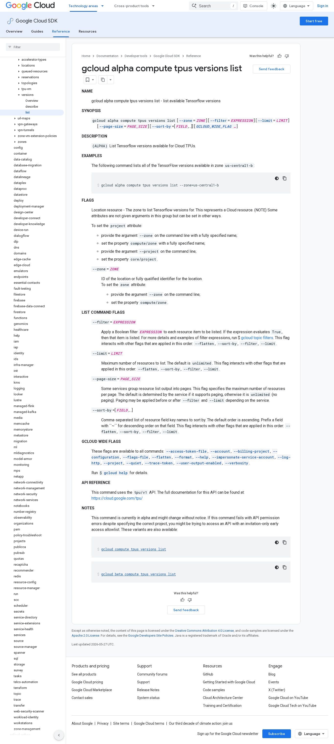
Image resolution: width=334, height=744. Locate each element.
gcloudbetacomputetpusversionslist (138, 574)
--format (183, 457)
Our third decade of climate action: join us (201, 723)
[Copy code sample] (285, 178)
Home (86, 56)
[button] (32, 60)
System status (148, 698)
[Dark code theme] (277, 178)
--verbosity (236, 463)
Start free (314, 21)
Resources (88, 31)
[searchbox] (33, 47)
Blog (271, 674)
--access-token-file (186, 451)
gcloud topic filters (257, 337)
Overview (14, 31)
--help (201, 457)
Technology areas (83, 6)
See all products (84, 674)
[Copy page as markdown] (103, 80)
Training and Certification (222, 706)
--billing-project (251, 451)
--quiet (133, 463)
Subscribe (276, 734)
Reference (61, 31)
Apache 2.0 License (85, 635)
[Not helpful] (286, 56)
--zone (185, 120)
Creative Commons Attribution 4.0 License (204, 630)
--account (220, 451)
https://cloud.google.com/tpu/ (117, 498)
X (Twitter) (276, 690)
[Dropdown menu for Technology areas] (104, 6)
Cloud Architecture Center (223, 698)
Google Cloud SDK (36, 21)
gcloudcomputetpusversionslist (133, 549)
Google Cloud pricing (87, 682)
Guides (37, 31)
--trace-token (159, 463)
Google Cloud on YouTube (288, 698)
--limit (265, 120)
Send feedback (271, 69)
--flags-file (135, 457)
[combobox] (213, 5)
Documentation (107, 56)
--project (112, 463)
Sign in (322, 6)
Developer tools (136, 56)
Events (273, 682)
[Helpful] (279, 56)
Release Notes (148, 690)
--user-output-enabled (198, 463)
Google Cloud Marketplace (92, 690)
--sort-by (161, 126)
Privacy (103, 723)
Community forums (152, 674)
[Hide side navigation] (59, 735)
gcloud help (116, 472)
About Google (82, 723)
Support (143, 682)
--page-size (111, 126)
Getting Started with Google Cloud (229, 682)
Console (256, 6)
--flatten (161, 457)
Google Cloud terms (149, 723)
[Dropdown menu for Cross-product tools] (155, 6)
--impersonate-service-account (243, 457)
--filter (218, 120)
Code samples (214, 690)
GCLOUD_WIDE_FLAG (213, 126)
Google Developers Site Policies (150, 635)
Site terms (121, 723)
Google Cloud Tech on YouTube (292, 706)
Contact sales (82, 698)
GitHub (208, 674)
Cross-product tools (131, 6)
